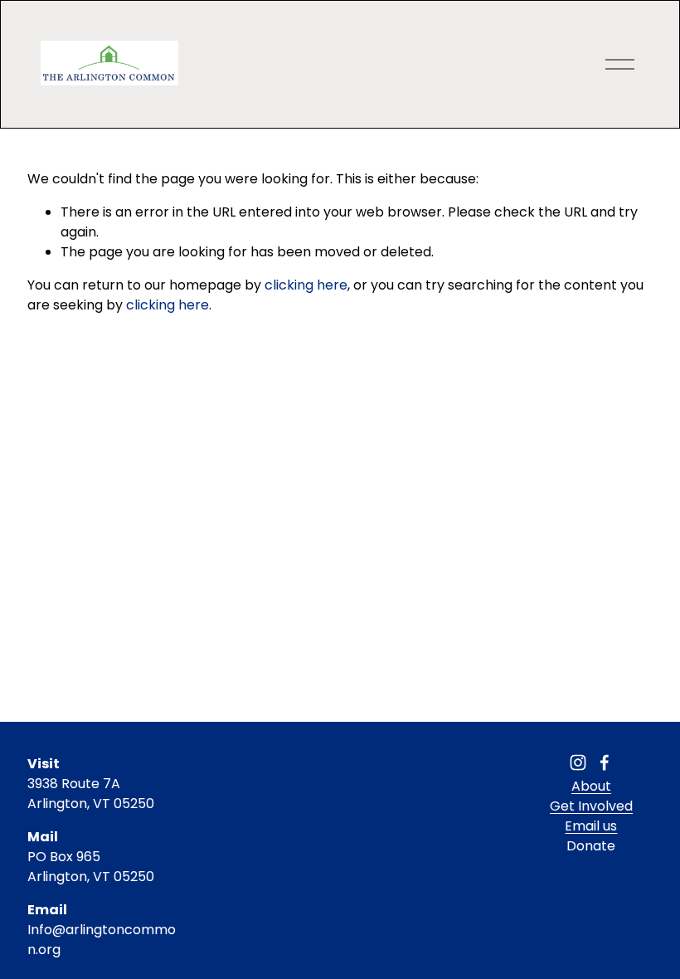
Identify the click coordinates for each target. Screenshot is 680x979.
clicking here (306, 285)
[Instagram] (578, 762)
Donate (590, 845)
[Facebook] (604, 762)
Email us (591, 825)
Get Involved (591, 806)
